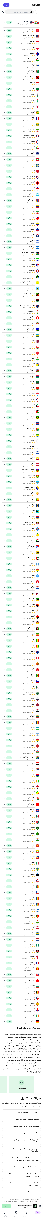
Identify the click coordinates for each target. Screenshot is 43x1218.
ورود (6, 5)
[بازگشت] (40, 12)
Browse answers (33, 1192)
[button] (21, 1112)
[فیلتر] (3, 12)
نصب (6, 1206)
